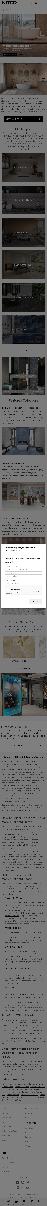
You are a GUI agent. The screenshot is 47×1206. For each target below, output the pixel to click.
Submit (35, 601)
